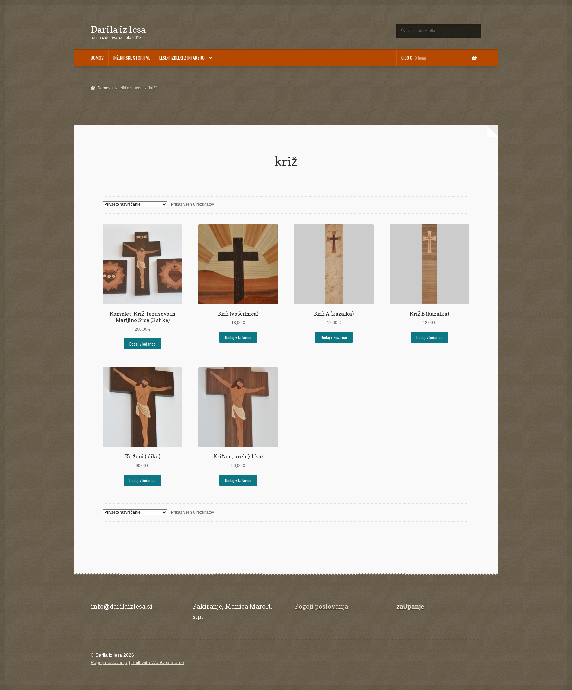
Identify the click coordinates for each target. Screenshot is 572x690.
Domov (103, 88)
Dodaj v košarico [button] (142, 344)
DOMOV (97, 57)
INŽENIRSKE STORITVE (131, 57)
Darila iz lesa (118, 29)
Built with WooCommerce (157, 662)
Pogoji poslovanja (321, 606)
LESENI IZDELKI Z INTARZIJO (182, 57)
